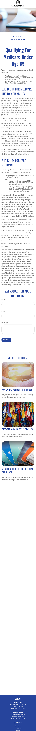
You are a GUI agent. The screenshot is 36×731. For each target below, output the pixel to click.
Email (3, 311)
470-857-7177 (20, 708)
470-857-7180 (20, 718)
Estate (18, 730)
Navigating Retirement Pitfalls (17, 389)
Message (4, 322)
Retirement (18, 726)
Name (3, 300)
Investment (18, 728)
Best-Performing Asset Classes (17, 429)
